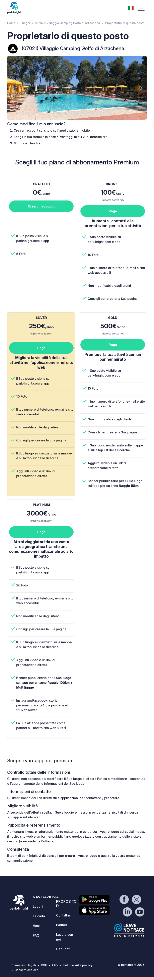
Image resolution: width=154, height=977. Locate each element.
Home (11, 23)
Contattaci (64, 915)
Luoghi (25, 23)
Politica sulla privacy (77, 965)
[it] (131, 8)
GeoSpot (63, 949)
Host (36, 926)
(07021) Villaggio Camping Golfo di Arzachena (67, 23)
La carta (39, 916)
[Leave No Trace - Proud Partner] (129, 930)
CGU (44, 965)
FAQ (36, 935)
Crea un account (41, 206)
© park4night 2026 (131, 964)
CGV (55, 965)
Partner (61, 925)
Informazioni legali (23, 965)
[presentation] (13, 88)
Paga (113, 211)
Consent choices (26, 970)
